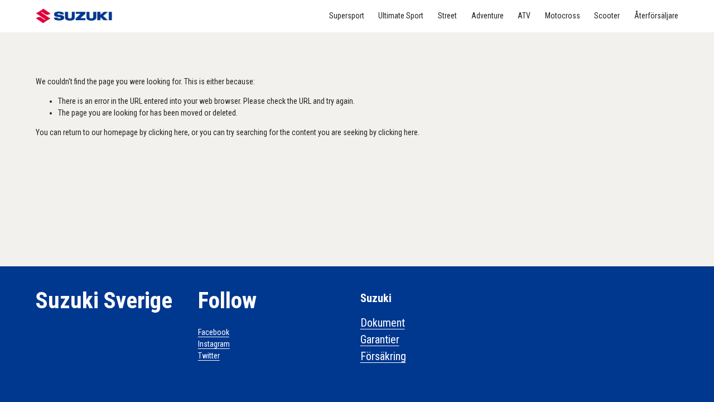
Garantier (379, 339)
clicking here (168, 132)
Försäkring (383, 356)
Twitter (209, 355)
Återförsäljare (656, 15)
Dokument (382, 322)
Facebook (213, 332)
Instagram (214, 343)
